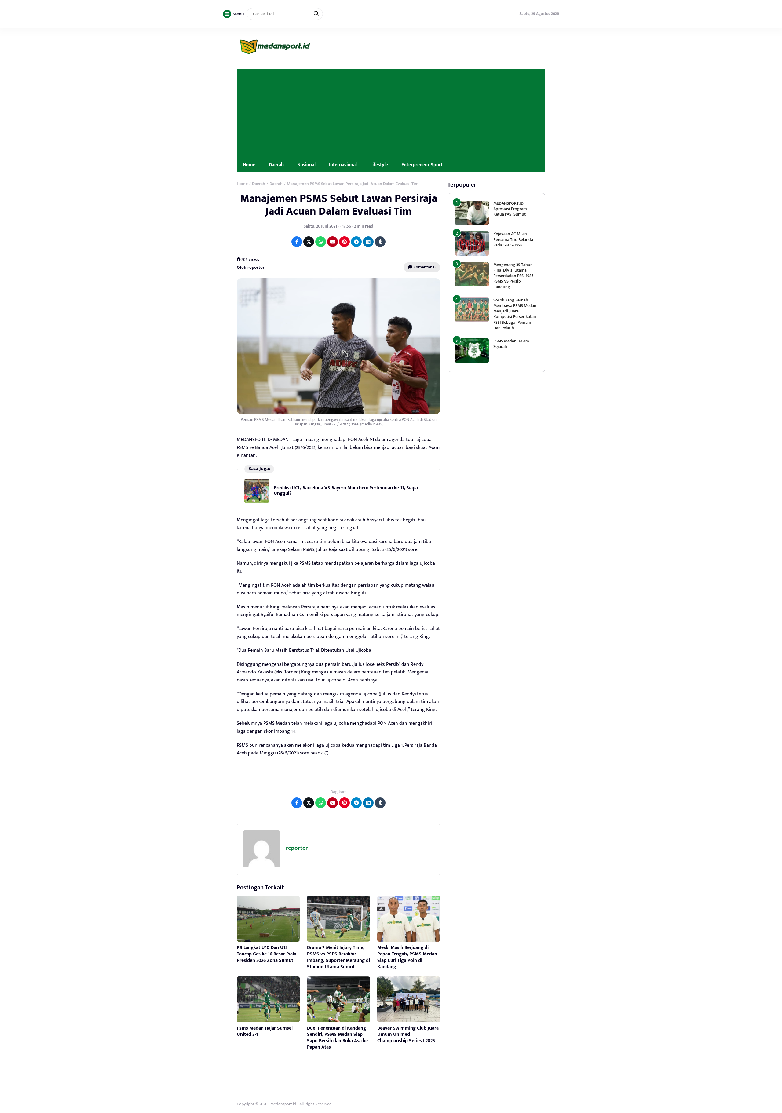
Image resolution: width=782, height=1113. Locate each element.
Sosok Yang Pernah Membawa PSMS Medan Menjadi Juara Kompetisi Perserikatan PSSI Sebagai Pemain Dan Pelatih (514, 314)
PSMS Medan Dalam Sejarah (511, 344)
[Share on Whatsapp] (320, 241)
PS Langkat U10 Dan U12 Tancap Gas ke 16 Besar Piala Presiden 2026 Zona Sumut (266, 954)
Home (249, 165)
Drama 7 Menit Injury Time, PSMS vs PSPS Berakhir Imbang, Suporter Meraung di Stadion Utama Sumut (338, 957)
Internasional (343, 165)
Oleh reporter (251, 267)
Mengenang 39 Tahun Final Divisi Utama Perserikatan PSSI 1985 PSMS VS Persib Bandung (513, 275)
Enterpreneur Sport (422, 165)
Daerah (276, 165)
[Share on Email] (332, 241)
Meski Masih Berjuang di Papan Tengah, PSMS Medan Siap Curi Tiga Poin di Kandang (407, 957)
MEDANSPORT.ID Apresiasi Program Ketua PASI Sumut (510, 209)
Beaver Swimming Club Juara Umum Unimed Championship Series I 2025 (408, 1034)
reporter (297, 848)
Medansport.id (283, 1104)
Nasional (306, 165)
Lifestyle (379, 165)
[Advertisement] (391, 112)
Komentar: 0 (424, 267)
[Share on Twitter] (308, 241)
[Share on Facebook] (296, 241)
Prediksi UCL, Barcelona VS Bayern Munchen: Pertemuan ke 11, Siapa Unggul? (346, 491)
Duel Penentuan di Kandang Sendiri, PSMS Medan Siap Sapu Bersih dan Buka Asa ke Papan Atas (337, 1037)
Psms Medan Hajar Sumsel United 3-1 (265, 1031)
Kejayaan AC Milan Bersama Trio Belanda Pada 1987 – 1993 (513, 239)
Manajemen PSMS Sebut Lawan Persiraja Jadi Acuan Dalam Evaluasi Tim (338, 204)
